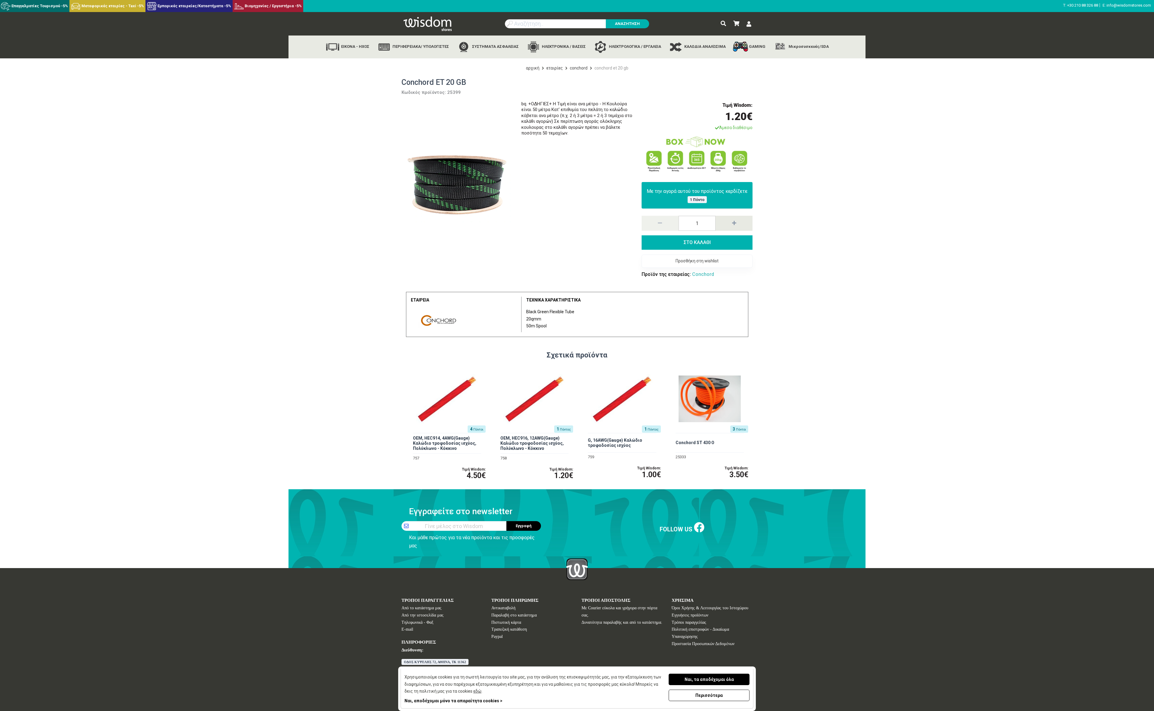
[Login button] (749, 24)
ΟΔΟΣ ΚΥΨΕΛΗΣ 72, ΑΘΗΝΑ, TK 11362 (435, 662)
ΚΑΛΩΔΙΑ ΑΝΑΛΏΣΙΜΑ (704, 46)
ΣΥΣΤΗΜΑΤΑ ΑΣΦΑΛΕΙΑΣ (495, 46)
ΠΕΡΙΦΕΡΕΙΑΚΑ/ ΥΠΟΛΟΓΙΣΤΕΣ (420, 46)
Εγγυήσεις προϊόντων (690, 615)
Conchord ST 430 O (695, 442)
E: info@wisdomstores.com (1127, 5)
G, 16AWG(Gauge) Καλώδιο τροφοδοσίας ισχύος (615, 443)
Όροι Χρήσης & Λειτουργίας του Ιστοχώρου (710, 608)
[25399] (457, 185)
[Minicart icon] (736, 23)
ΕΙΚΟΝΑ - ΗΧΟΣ (354, 46)
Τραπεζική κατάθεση (509, 629)
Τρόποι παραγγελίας (689, 622)
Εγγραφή (524, 526)
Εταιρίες (554, 68)
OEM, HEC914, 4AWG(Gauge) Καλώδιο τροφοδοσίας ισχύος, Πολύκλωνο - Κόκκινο (444, 443)
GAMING (756, 46)
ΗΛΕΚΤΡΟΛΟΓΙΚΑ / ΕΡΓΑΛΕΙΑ (634, 46)
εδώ (477, 691)
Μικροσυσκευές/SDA (808, 46)
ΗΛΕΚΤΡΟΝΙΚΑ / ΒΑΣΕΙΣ (563, 46)
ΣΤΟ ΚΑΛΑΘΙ (697, 242)
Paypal (497, 636)
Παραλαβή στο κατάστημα (514, 615)
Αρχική (532, 68)
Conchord (579, 68)
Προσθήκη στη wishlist (697, 260)
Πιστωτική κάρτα (506, 622)
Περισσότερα (709, 695)
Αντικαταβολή (503, 608)
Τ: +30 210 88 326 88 (1080, 5)
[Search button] (723, 23)
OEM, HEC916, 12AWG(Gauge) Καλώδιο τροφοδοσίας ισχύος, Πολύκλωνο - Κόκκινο (532, 443)
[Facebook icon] (699, 528)
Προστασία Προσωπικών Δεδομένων (703, 643)
